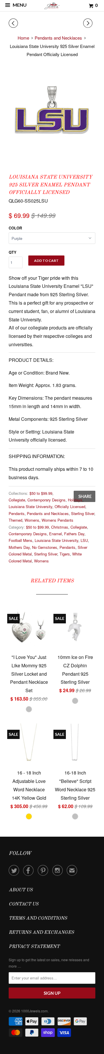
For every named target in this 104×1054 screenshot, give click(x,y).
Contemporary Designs (46, 500)
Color (15, 228)
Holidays (75, 500)
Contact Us (23, 904)
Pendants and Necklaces (48, 513)
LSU (84, 540)
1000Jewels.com (34, 1010)
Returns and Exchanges (41, 932)
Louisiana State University (30, 506)
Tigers (65, 554)
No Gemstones (44, 547)
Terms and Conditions (38, 918)
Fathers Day (74, 533)
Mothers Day (19, 547)
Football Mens (20, 540)
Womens (32, 520)
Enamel (55, 533)
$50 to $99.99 (40, 493)
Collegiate (17, 500)
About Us (21, 890)
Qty (12, 252)
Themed (15, 520)
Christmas (59, 527)
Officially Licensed (70, 506)
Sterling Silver (82, 513)
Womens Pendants (57, 520)
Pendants (17, 513)
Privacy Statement (34, 946)
